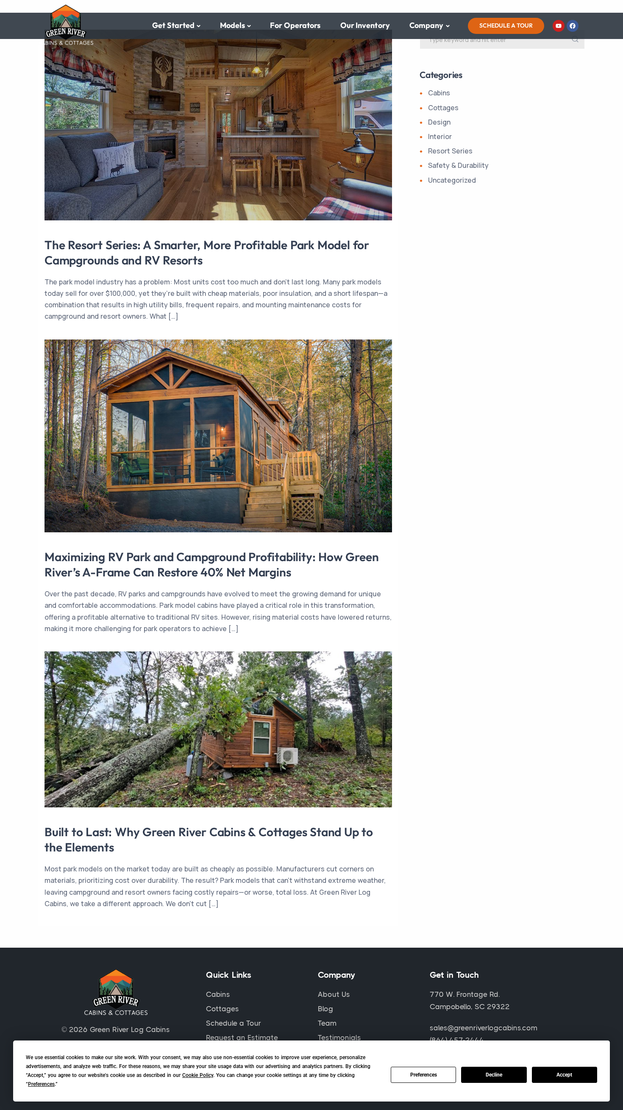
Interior (440, 136)
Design (439, 122)
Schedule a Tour (506, 25)
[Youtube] (559, 26)
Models (232, 25)
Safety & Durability (458, 165)
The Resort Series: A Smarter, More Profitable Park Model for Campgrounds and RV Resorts (206, 252)
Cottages (443, 107)
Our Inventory (365, 25)
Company (426, 25)
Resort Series (450, 151)
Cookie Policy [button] (197, 1075)
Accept (564, 1075)
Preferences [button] (41, 1084)
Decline (494, 1075)
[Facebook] (572, 26)
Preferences (423, 1075)
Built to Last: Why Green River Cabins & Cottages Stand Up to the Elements (208, 839)
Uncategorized (452, 180)
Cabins (439, 92)
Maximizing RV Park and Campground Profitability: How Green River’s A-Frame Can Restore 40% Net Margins (211, 564)
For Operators (295, 25)
